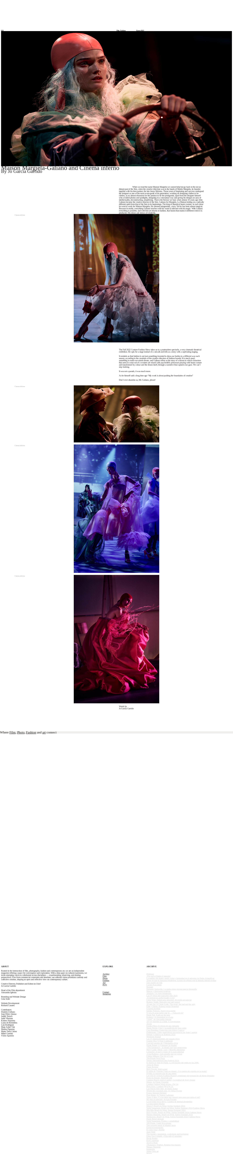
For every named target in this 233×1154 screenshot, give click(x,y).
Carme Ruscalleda (154, 985)
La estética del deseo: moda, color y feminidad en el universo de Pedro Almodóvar (180, 978)
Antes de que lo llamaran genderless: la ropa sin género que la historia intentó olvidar (181, 980)
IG (222, 3)
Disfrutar (150, 974)
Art (139, 3)
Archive (97, 3)
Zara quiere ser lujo (154, 983)
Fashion (132, 3)
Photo (124, 3)
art (44, 732)
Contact (229, 3)
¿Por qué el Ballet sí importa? (158, 976)
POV (155, 3)
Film (118, 3)
